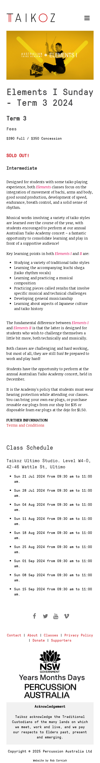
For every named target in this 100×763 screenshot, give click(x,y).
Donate (39, 640)
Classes (51, 635)
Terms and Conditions (25, 425)
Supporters (61, 640)
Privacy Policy (78, 635)
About (32, 635)
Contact (14, 635)
